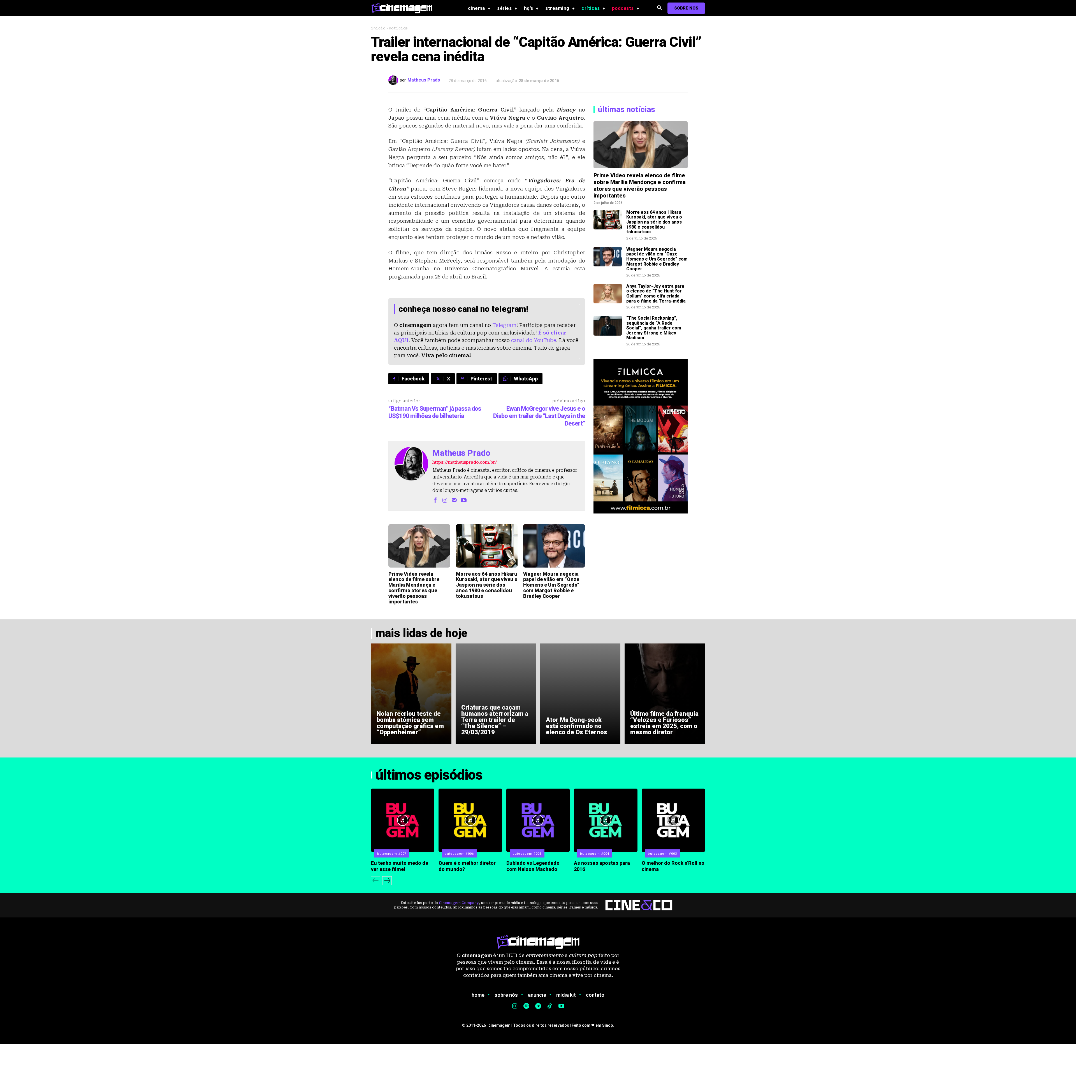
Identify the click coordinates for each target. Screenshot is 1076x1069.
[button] (659, 8)
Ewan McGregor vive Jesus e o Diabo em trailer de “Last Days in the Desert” (539, 416)
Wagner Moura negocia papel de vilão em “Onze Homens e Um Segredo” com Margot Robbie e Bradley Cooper (551, 585)
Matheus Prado (423, 80)
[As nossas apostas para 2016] (605, 820)
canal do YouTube (533, 340)
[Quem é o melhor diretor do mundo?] (470, 820)
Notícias (398, 28)
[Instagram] (444, 500)
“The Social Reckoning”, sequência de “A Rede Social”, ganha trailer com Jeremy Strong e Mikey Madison (653, 327)
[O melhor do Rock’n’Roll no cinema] (673, 820)
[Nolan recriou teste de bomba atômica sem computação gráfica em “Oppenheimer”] (411, 693)
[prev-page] (375, 880)
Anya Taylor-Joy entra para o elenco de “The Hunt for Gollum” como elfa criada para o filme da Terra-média (656, 293)
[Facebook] (435, 500)
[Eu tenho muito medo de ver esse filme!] (402, 820)
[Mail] (454, 500)
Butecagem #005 (527, 854)
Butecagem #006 (459, 854)
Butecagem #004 (594, 854)
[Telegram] (538, 1006)
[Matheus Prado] (394, 80)
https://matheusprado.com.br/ (464, 462)
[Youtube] (464, 500)
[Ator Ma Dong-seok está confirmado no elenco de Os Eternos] (580, 693)
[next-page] (387, 880)
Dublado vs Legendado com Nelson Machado (533, 866)
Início (378, 28)
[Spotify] (526, 1006)
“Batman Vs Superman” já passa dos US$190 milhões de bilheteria (434, 412)
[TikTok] (549, 1006)
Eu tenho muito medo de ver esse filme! (399, 866)
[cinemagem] (404, 8)
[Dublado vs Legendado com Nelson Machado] (538, 820)
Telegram (504, 325)
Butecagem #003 (662, 854)
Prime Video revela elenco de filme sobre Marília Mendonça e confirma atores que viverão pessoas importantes (413, 588)
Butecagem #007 (391, 854)
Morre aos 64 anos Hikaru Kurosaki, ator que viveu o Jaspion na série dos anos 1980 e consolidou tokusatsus (487, 585)
